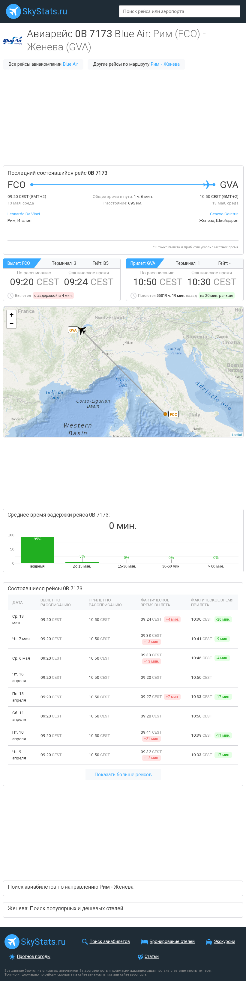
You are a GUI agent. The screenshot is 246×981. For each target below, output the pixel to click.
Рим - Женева (165, 64)
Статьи (152, 956)
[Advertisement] (123, 118)
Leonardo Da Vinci (24, 213)
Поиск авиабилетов (110, 941)
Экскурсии (224, 941)
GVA (73, 330)
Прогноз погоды (33, 956)
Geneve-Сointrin (224, 213)
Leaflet (237, 434)
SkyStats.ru (44, 11)
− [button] (12, 323)
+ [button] (12, 314)
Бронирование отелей (172, 941)
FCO (173, 414)
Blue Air (70, 64)
